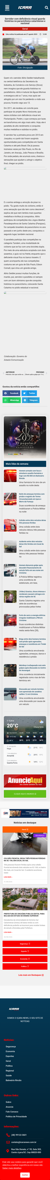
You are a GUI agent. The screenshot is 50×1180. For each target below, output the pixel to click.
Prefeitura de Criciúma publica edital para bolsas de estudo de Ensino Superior (24, 915)
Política (9, 1066)
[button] (46, 7)
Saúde (9, 1075)
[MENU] (7, 7)
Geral (25, 28)
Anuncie (9, 1107)
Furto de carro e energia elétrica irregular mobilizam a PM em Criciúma (32, 617)
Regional (10, 1070)
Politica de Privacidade (16, 1116)
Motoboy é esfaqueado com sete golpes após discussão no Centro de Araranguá (32, 667)
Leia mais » (8, 877)
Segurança (11, 1046)
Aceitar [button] (25, 1175)
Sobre (8, 1102)
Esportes (10, 1056)
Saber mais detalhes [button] (11, 1168)
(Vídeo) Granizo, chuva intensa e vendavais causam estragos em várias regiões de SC (32, 594)
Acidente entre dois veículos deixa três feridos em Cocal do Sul (31, 544)
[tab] (25, 829)
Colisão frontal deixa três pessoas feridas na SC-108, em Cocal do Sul (24, 859)
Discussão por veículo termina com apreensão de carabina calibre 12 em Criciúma (31, 691)
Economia (10, 1051)
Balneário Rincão (13, 1080)
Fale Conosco (12, 1112)
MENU (7, 10)
